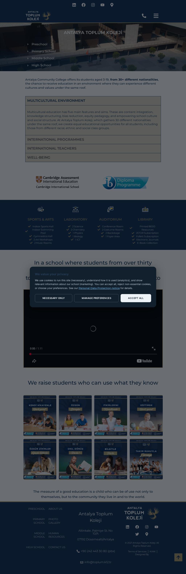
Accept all (135, 298)
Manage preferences (96, 298)
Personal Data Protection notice (99, 288)
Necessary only (54, 298)
